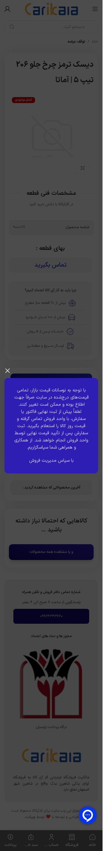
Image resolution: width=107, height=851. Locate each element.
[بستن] (7, 370)
